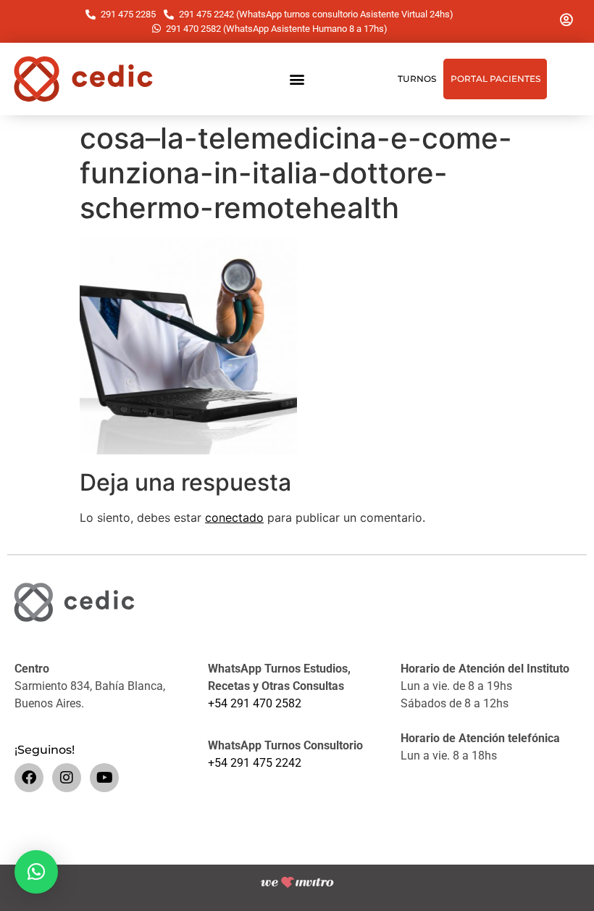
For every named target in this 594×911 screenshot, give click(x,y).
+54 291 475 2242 (254, 763)
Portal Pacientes (495, 78)
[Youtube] (104, 777)
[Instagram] (66, 777)
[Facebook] (28, 777)
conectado (234, 517)
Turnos (417, 78)
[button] (297, 79)
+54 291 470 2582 (254, 703)
